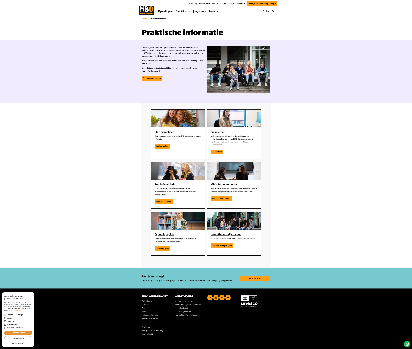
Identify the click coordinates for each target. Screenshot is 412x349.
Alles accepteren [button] (18, 333)
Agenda (213, 11)
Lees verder (16, 311)
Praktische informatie (150, 315)
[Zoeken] (273, 11)
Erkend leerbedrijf (181, 308)
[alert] (18, 319)
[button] (18, 343)
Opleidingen (165, 11)
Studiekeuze (183, 11)
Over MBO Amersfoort (237, 4)
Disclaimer (146, 327)
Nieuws (145, 312)
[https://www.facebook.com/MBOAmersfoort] (222, 297)
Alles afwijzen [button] (18, 338)
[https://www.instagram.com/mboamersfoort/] (216, 297)
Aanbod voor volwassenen (208, 4)
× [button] (32, 294)
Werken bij (193, 4)
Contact (223, 4)
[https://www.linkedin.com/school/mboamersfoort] (210, 297)
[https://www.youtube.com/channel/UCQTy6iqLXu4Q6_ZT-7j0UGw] (228, 297)
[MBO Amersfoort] (146, 10)
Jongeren (198, 11)
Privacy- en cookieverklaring (152, 331)
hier (149, 64)
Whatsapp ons (255, 278)
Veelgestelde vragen (152, 78)
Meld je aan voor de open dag (261, 4)
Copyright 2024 (148, 334)
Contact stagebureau (183, 312)
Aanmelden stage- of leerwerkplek (188, 305)
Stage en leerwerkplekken (185, 301)
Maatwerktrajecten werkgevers (186, 315)
